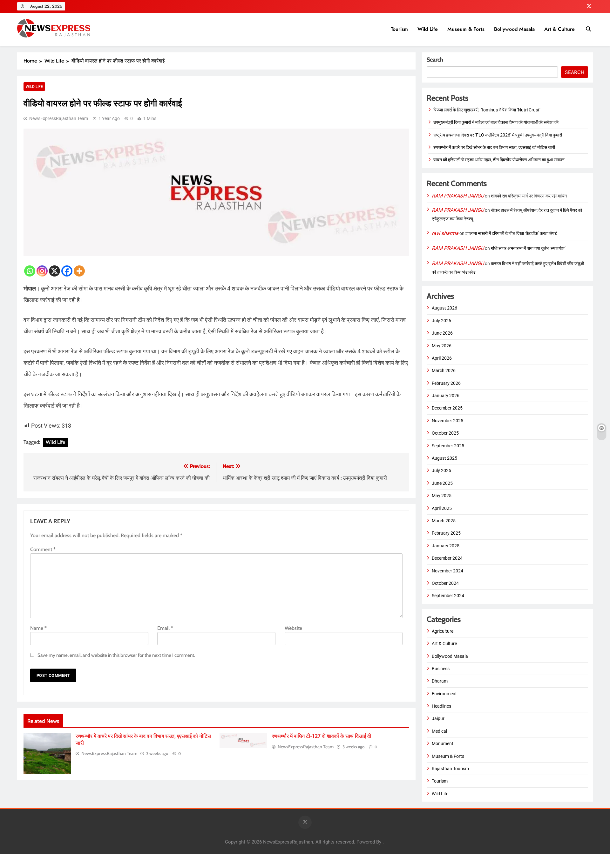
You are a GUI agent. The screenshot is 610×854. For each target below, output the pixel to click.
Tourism (399, 29)
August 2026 (444, 307)
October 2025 (445, 433)
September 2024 (448, 595)
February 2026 (446, 383)
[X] (54, 271)
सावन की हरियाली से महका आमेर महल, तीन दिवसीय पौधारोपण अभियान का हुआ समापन (499, 159)
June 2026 (442, 333)
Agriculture (442, 631)
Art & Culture (559, 29)
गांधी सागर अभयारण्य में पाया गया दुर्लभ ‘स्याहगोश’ (528, 248)
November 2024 (447, 570)
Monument (442, 743)
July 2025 (441, 470)
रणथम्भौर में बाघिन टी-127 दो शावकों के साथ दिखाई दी (321, 736)
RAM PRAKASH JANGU (458, 196)
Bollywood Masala (514, 29)
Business (441, 668)
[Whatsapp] (29, 271)
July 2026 (441, 320)
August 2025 (444, 458)
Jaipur (438, 718)
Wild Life (427, 29)
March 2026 (444, 370)
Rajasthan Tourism (450, 768)
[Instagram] (42, 271)
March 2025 (444, 520)
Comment (43, 549)
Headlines (441, 706)
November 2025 (447, 420)
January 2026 (445, 395)
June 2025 (442, 483)
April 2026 (442, 358)
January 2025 (445, 545)
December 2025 (447, 407)
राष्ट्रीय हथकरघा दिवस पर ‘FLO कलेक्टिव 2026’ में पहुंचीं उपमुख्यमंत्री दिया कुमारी (497, 134)
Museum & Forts (466, 29)
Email (165, 628)
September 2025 (448, 445)
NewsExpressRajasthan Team (58, 118)
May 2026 (441, 345)
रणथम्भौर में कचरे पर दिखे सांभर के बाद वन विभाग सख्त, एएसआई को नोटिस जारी (494, 147)
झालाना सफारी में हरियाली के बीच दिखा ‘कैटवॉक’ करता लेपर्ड (511, 233)
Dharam (440, 681)
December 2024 (447, 558)
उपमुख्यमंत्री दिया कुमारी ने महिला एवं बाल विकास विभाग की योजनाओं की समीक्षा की (496, 122)
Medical (439, 731)
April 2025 (442, 508)
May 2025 (441, 495)
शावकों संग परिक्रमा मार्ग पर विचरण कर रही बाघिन (529, 195)
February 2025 (446, 533)
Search (435, 59)
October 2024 (445, 583)
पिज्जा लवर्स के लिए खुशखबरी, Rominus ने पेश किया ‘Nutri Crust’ (486, 109)
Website (293, 628)
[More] (79, 271)
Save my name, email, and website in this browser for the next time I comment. (116, 655)
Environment (444, 693)
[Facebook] (66, 271)
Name (38, 628)
